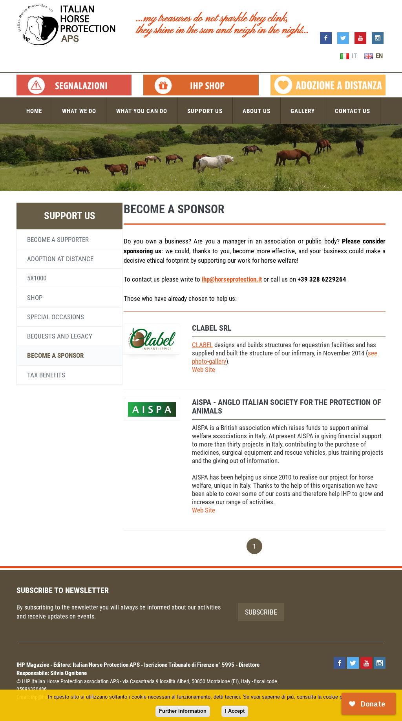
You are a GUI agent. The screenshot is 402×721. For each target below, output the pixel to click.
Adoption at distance (60, 259)
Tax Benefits (46, 375)
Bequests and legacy (59, 336)
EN (378, 56)
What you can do (141, 111)
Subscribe (261, 612)
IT (353, 56)
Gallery (303, 111)
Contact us (352, 111)
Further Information (182, 711)
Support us (205, 111)
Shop (34, 298)
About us (256, 111)
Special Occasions (55, 317)
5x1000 (36, 278)
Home (34, 111)
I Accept (235, 711)
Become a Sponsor (55, 355)
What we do (79, 111)
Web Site (203, 369)
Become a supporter (58, 239)
